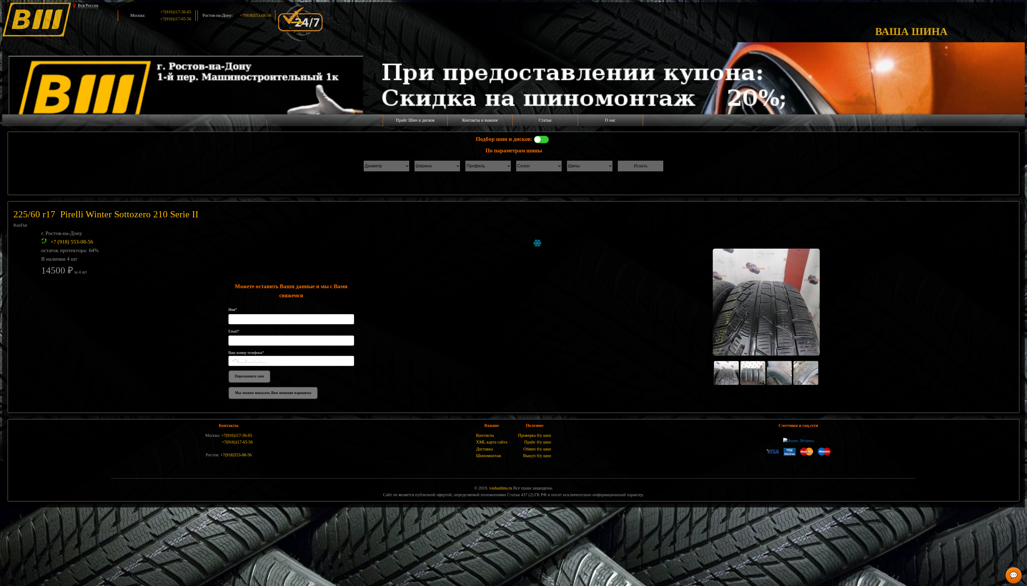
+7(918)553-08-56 (255, 15)
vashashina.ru (500, 488)
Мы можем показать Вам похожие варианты (273, 393)
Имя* (232, 310)
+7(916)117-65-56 (175, 19)
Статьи (545, 120)
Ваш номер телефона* (246, 353)
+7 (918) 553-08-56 (72, 242)
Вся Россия (88, 5)
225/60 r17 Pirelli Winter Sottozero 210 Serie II (105, 214)
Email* (233, 331)
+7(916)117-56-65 (175, 12)
